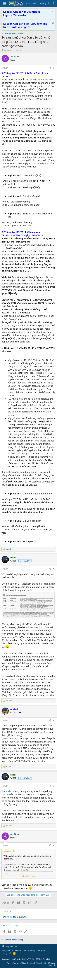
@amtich (6, 791)
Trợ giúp (41, 950)
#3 (54, 720)
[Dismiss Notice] (52, 11)
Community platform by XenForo (26, 959)
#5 (54, 845)
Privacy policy (29, 950)
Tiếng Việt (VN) (11, 946)
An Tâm (7, 50)
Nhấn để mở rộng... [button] (28, 876)
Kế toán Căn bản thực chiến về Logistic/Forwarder (21, 13)
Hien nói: (7, 851)
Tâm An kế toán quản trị (14, 916)
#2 (54, 569)
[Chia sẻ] (50, 68)
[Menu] (4, 3)
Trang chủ (6, 953)
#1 (54, 68)
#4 (54, 786)
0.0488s (44, 963)
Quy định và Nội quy (11, 950)
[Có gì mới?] (53, 3)
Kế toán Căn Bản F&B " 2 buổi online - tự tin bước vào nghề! (25, 25)
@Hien (5, 738)
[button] (54, 965)
